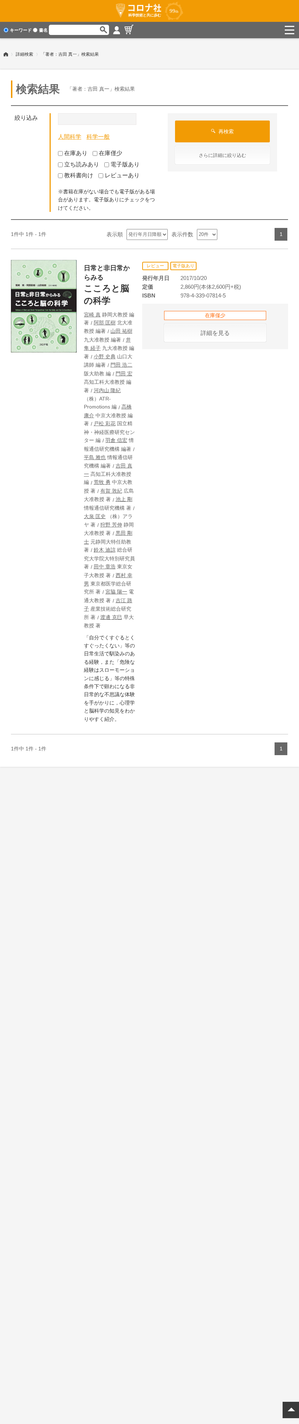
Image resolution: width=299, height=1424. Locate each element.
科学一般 (98, 137)
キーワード (21, 30)
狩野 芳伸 (111, 525)
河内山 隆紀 (107, 390)
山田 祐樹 (121, 331)
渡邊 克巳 (111, 617)
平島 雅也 (95, 457)
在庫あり (76, 153)
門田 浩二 (121, 365)
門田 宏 (124, 373)
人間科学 (69, 137)
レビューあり (122, 175)
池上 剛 (124, 499)
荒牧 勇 (102, 482)
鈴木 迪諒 (105, 550)
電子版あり (125, 164)
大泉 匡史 (95, 516)
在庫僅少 (110, 153)
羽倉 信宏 (116, 440)
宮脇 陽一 (116, 592)
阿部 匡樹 (105, 323)
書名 (43, 30)
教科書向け (78, 175)
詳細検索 (24, 54)
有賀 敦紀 (111, 491)
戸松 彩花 (105, 423)
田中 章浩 (105, 566)
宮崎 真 (92, 314)
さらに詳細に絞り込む (222, 155)
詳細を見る (215, 333)
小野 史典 (105, 356)
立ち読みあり (81, 164)
